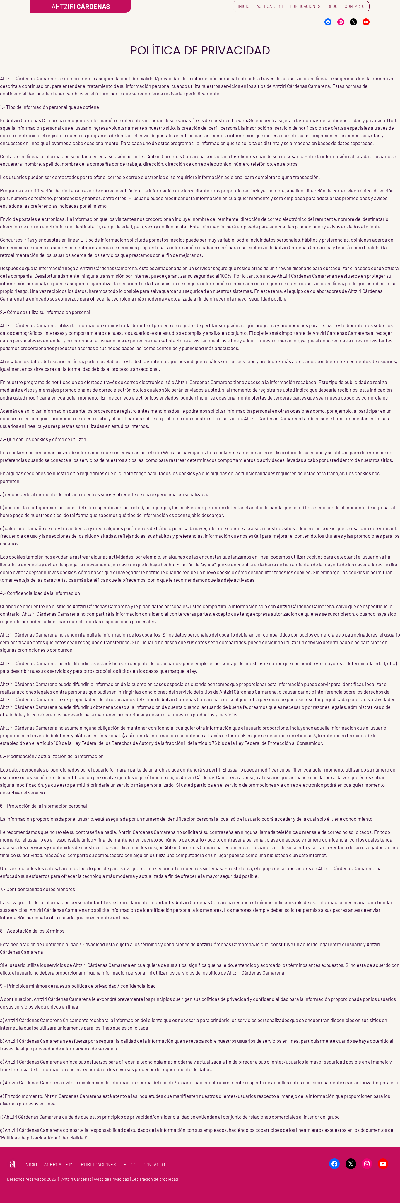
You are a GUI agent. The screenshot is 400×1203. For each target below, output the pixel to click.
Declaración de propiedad (154, 1179)
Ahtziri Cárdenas (76, 1179)
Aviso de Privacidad (111, 1179)
